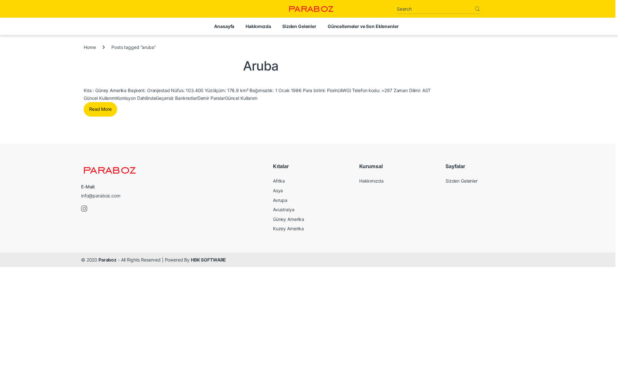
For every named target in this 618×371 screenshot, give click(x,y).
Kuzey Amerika (288, 228)
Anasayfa (224, 26)
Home (90, 47)
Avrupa (280, 200)
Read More (100, 109)
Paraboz (107, 259)
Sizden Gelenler (299, 26)
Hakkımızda (258, 26)
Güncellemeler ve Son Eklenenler (363, 26)
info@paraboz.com (100, 195)
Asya (278, 190)
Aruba (260, 66)
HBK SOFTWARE (208, 259)
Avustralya (284, 209)
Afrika (279, 181)
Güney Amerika (288, 219)
